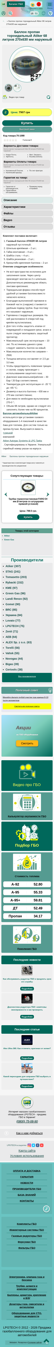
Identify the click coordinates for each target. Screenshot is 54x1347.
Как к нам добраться (29, 1133)
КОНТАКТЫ (27, 1201)
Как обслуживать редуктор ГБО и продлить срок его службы (27, 980)
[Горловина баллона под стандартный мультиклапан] (9, 91)
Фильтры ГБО (26, 1248)
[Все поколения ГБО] (27, 935)
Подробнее (27, 989)
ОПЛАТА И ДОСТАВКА (26, 1171)
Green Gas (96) (15, 593)
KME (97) (11, 587)
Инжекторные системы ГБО (27, 1230)
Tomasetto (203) (16, 577)
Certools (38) (14, 669)
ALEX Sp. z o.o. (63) (19, 642)
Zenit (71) (12, 631)
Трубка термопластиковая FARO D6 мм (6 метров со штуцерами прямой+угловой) (28, 501)
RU (36, 13)
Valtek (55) (12, 653)
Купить (27, 123)
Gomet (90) (13, 604)
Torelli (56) (13, 647)
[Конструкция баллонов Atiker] (17, 91)
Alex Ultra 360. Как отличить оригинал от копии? (27, 1048)
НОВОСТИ (26, 1183)
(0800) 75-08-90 (27, 1121)
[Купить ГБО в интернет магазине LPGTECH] (3, 6)
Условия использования (27, 1156)
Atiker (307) (13, 566)
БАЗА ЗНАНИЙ (27, 1195)
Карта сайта (27, 1150)
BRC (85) (11, 609)
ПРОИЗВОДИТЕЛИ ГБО (26, 1189)
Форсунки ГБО (27, 1242)
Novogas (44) (14, 658)
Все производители (27, 676)
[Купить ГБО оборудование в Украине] (27, 1109)
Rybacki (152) (14, 582)
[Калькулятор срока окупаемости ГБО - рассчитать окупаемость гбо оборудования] (27, 803)
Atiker (7, 536)
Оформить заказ (36, 8)
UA (32, 13)
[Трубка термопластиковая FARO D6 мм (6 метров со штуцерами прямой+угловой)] (28, 487)
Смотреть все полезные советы (27, 706)
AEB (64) (11, 636)
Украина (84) (14, 615)
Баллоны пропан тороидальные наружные (29, 456)
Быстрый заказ (27, 129)
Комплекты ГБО (27, 1224)
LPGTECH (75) (15, 626)
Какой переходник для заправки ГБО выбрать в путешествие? (27, 1077)
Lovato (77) (13, 620)
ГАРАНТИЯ (26, 1177)
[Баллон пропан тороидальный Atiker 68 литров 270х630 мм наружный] (27, 82)
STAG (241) (13, 571)
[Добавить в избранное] (48, 97)
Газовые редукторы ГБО (26, 1236)
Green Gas (9, 539)
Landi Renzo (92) (17, 598)
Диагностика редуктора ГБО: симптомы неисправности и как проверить (27, 1008)
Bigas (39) (12, 664)
